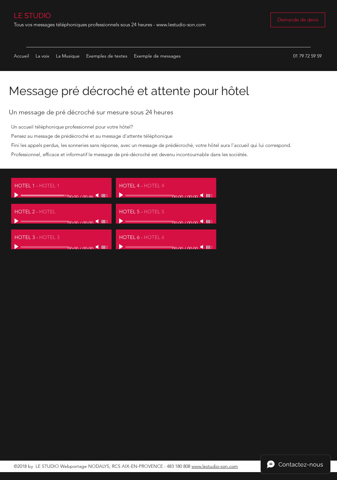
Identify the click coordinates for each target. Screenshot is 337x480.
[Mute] (97, 195)
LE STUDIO (32, 15)
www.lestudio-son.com (181, 24)
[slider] (105, 195)
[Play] (17, 195)
